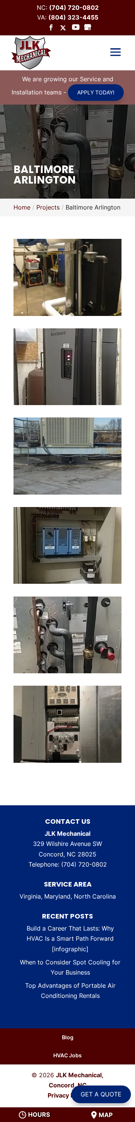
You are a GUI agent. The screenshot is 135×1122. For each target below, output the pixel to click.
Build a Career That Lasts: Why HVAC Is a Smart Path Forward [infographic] (70, 938)
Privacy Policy (68, 1095)
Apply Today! (95, 92)
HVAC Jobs (67, 1055)
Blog (68, 1037)
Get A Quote (101, 1094)
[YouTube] (76, 28)
